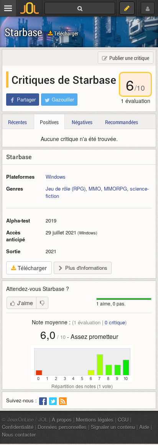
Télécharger (65, 33)
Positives (49, 122)
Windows (56, 176)
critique (115, 322)
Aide (144, 426)
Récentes (17, 122)
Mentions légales (95, 419)
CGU (123, 419)
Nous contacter (19, 434)
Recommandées (121, 122)
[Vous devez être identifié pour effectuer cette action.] (42, 303)
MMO (95, 188)
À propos (62, 419)
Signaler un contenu (113, 426)
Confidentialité (17, 426)
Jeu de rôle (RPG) (66, 188)
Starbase (23, 32)
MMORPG (115, 188)
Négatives (82, 122)
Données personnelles (62, 426)
